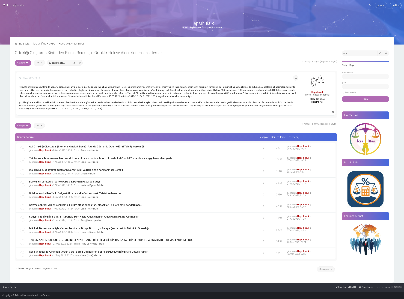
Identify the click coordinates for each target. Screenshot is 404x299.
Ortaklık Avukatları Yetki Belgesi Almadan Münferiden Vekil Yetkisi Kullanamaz (75, 193)
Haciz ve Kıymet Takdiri (92, 185)
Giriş (344, 65)
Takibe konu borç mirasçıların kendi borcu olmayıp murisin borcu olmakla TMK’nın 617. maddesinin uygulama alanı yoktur (101, 158)
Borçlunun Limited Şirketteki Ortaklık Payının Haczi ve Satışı (64, 181)
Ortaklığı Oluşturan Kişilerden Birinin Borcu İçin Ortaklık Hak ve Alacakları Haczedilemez (88, 53)
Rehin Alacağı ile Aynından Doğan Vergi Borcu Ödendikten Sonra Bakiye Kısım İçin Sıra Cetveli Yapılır (88, 251)
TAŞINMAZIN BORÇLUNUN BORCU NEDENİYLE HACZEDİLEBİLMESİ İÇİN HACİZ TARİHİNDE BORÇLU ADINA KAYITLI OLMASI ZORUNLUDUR (111, 240)
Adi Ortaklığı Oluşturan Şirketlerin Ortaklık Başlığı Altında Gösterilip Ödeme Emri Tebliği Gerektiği (86, 146)
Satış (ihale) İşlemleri (91, 220)
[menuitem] (396, 5)
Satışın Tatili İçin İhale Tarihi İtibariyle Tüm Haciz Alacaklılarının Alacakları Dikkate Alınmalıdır (84, 216)
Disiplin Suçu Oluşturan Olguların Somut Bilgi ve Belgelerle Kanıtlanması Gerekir (76, 169)
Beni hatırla (350, 92)
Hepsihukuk (317, 92)
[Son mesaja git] (311, 146)
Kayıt (351, 65)
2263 (322, 99)
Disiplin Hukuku (88, 173)
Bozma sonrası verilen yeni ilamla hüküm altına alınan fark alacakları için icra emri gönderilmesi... (86, 204)
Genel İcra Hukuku (89, 150)
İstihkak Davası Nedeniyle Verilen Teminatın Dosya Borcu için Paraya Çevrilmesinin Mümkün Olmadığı (89, 228)
